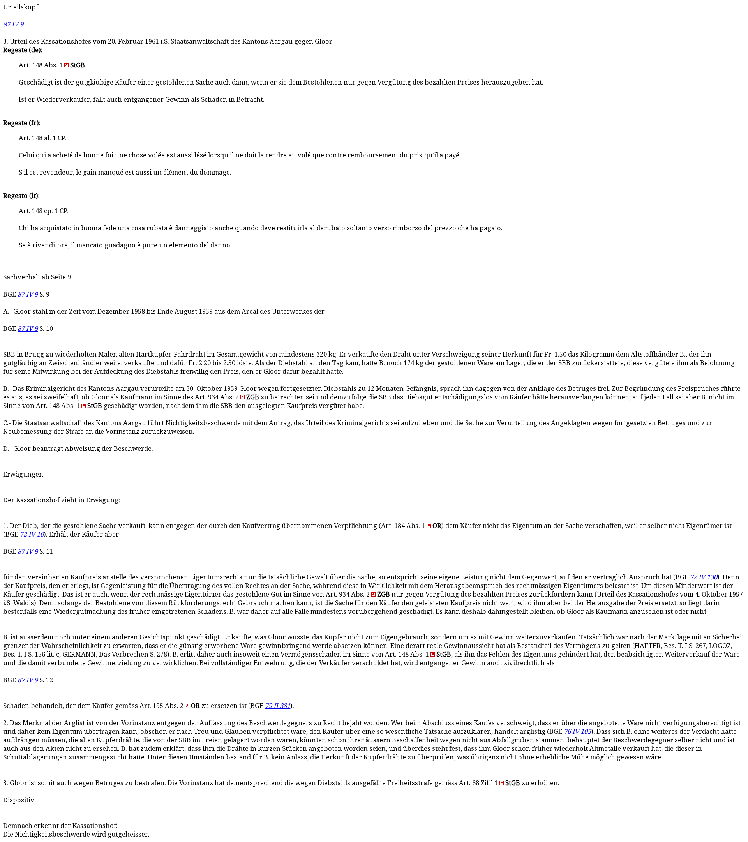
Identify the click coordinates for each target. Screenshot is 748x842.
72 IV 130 (703, 577)
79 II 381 (277, 706)
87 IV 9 (13, 24)
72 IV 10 (32, 534)
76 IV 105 (577, 731)
